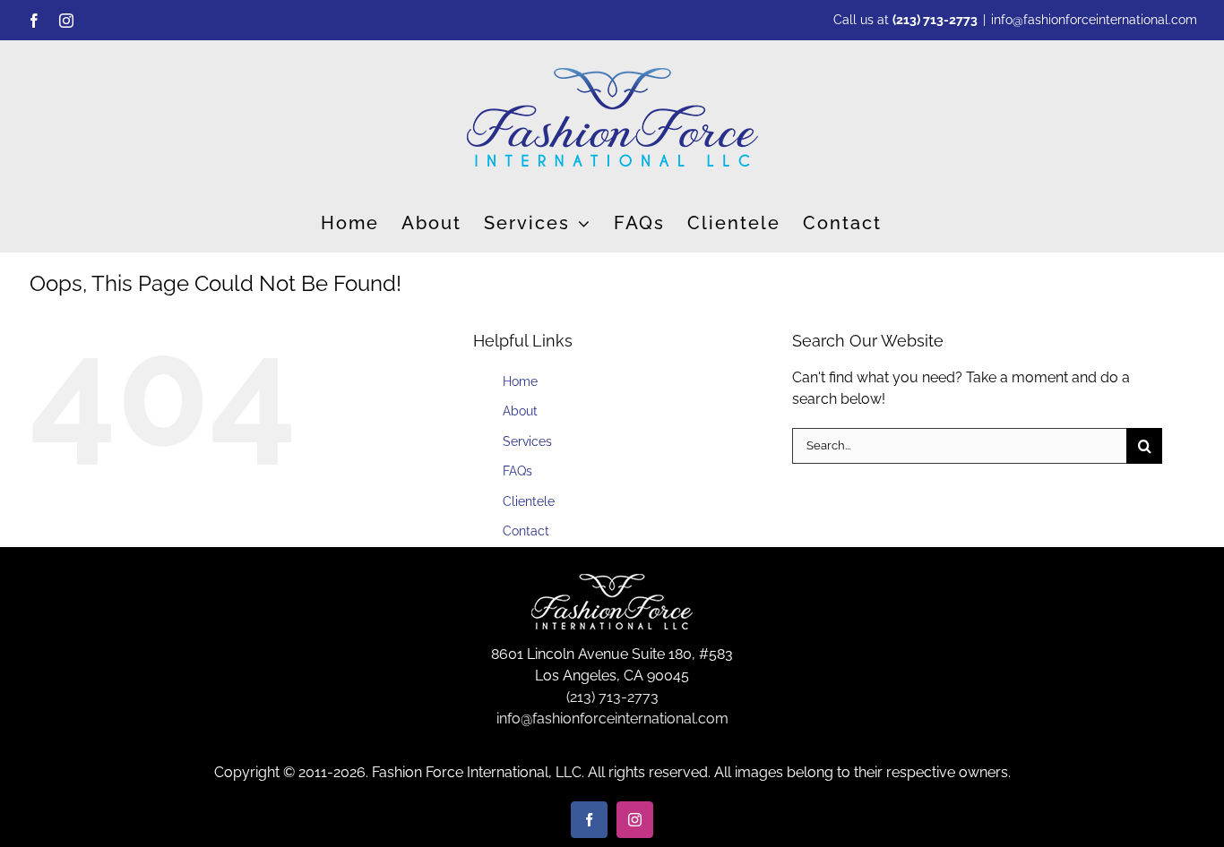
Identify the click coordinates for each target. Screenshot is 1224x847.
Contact (526, 531)
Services (527, 441)
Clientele (529, 501)
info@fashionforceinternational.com (1094, 20)
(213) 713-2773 (935, 20)
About (520, 411)
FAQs (517, 471)
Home (520, 381)
